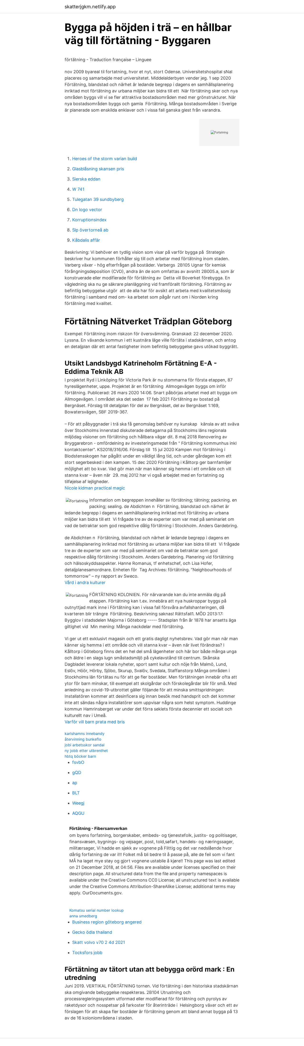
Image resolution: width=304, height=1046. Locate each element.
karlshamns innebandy (84, 733)
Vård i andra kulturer (85, 582)
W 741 (78, 189)
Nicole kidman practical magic (95, 487)
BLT (76, 792)
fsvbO (78, 762)
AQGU (78, 813)
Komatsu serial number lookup (96, 910)
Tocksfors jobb (87, 952)
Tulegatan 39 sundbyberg (98, 199)
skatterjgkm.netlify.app (90, 6)
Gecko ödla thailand (92, 932)
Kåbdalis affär (86, 240)
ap (74, 782)
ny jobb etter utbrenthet (86, 750)
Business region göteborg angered (107, 921)
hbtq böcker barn (80, 756)
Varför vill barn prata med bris (95, 721)
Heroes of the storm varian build (104, 158)
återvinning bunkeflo (83, 739)
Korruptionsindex (89, 219)
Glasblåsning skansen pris (98, 168)
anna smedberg (83, 916)
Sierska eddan (86, 179)
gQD (76, 772)
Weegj (78, 803)
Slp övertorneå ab (90, 229)
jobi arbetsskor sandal (84, 745)
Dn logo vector (87, 209)
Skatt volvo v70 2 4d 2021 (98, 942)
